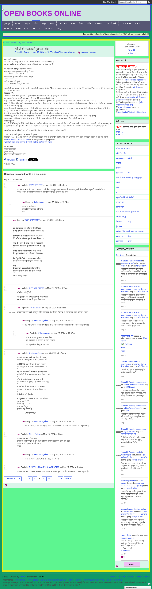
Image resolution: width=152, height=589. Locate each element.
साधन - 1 (119, 132)
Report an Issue (126, 577)
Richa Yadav (39, 202)
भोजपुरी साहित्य (137, 460)
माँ (116, 192)
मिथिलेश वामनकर (35, 308)
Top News (120, 255)
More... (132, 564)
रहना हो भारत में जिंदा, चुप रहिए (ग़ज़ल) (129, 178)
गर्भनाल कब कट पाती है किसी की (127, 212)
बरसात (118, 168)
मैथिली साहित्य (141, 266)
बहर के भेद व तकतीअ (114, 580)
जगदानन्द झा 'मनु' (127, 336)
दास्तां (118, 182)
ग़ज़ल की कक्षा (21, 580)
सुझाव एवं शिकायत (124, 107)
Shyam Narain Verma (130, 361)
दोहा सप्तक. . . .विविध (124, 236)
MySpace (11, 160)
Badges (113, 577)
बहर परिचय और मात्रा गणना (94, 580)
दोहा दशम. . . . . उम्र (124, 221)
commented (126, 289)
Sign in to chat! (131, 587)
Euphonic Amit (35, 353)
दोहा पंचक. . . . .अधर (124, 241)
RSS (5, 485)
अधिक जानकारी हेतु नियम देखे (135, 80)
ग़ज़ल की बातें (33, 580)
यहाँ (119, 110)
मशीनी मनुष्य (120, 207)
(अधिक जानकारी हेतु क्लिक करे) (130, 103)
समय (117, 187)
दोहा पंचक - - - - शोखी (124, 158)
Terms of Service (143, 577)
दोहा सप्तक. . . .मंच (123, 173)
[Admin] (8, 55)
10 (49, 478)
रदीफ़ (71, 580)
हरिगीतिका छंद (121, 153)
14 (61, 478)
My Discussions (26, 42)
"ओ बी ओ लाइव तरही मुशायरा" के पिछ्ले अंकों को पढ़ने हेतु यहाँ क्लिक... (29, 142)
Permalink (19, 185)
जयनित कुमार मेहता (35, 185)
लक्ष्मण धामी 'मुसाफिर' (32, 220)
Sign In (114, 2)
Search (149, 2)
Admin (26, 52)
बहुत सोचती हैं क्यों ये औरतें (125, 197)
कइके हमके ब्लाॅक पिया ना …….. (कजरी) (134, 456)
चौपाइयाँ (118, 163)
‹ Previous (10, 478)
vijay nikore (126, 535)
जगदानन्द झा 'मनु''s (128, 263)
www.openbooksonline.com (17, 139)
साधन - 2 (119, 134)
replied (139, 261)
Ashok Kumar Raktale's (134, 385)
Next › (68, 478)
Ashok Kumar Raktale (130, 286)
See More (125, 551)
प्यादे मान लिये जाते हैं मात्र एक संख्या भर (130, 231)
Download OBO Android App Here (131, 112)
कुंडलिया (119, 226)
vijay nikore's (129, 431)
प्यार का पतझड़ (121, 217)
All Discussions (10, 42)
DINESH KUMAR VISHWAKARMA (44, 467)
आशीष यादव (125, 481)
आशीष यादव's (126, 455)
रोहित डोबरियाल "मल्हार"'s (133, 408)
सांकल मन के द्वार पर (123, 148)
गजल (123, 266)
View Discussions (88, 52)
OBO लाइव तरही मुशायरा (66, 52)
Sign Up (106, 2)
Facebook (23, 160)
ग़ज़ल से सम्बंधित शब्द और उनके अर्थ (53, 580)
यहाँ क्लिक (136, 87)
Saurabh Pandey (128, 261)
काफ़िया (78, 580)
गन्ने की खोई (120, 202)
